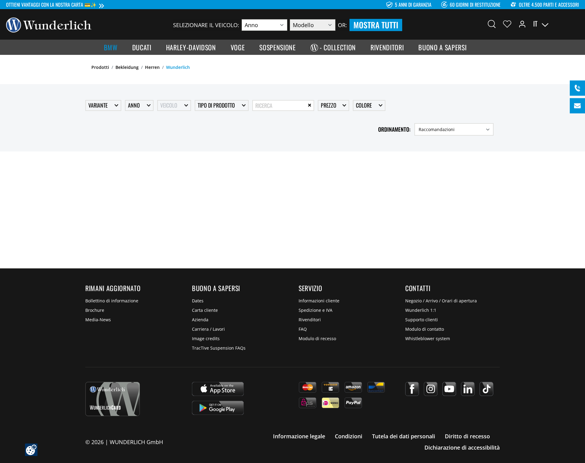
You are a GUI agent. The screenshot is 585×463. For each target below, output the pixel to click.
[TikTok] (486, 389)
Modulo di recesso (317, 338)
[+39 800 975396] (577, 88)
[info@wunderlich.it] (577, 105)
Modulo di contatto (424, 329)
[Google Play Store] (218, 408)
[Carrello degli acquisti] (575, 23)
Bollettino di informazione (111, 301)
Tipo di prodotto (217, 105)
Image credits (206, 338)
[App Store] (218, 389)
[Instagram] (431, 389)
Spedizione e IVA (315, 310)
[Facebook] (412, 389)
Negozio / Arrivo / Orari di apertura (441, 301)
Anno (134, 105)
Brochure (94, 310)
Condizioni (348, 436)
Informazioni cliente (319, 301)
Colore (364, 105)
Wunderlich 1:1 (420, 310)
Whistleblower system (427, 338)
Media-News (98, 319)
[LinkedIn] (468, 389)
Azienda (200, 319)
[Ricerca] (491, 23)
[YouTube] (449, 389)
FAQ (303, 329)
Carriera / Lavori (208, 329)
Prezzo (329, 105)
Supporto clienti (421, 319)
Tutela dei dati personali (403, 436)
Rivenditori (310, 319)
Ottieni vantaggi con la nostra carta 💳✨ (51, 4)
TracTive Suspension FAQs (219, 348)
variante (98, 105)
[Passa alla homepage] (48, 24)
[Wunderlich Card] (112, 399)
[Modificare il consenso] (31, 449)
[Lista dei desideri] (507, 23)
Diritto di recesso (467, 436)
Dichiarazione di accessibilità (462, 447)
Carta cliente (205, 310)
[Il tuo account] (522, 23)
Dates (198, 301)
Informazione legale (299, 436)
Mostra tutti (375, 25)
